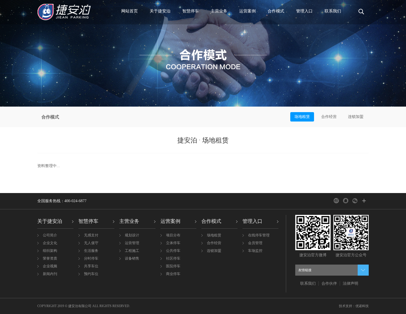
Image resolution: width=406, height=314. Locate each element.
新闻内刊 (50, 274)
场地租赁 (302, 117)
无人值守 (91, 243)
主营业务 (219, 11)
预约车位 (91, 274)
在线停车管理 (259, 235)
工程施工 (132, 251)
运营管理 (132, 243)
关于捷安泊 (160, 11)
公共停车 (173, 251)
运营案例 (247, 11)
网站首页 (129, 11)
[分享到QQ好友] (345, 200)
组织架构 (50, 251)
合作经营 (329, 117)
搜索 (360, 13)
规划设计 (132, 235)
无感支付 (91, 235)
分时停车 (91, 258)
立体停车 (173, 243)
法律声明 (350, 283)
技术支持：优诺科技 (354, 306)
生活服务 (91, 251)
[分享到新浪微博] (336, 200)
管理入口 (304, 11)
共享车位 (91, 266)
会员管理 (255, 243)
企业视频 (50, 266)
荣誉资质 (50, 258)
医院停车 (173, 266)
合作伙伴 (329, 283)
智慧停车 (190, 11)
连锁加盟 (355, 117)
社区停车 (173, 258)
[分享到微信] (355, 200)
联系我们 (333, 11)
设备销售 (132, 258)
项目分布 (173, 235)
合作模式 (276, 11)
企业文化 (50, 243)
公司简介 (50, 235)
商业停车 (173, 274)
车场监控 (255, 251)
